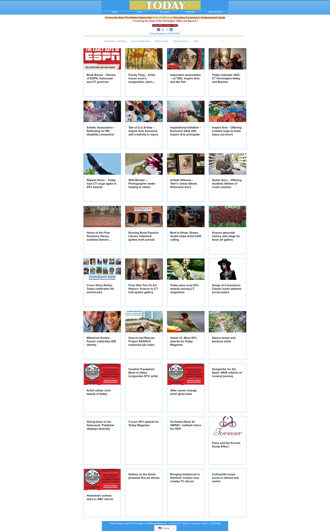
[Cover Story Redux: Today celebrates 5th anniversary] (102, 269)
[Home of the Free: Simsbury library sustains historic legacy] (102, 216)
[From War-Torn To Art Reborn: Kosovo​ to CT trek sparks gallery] (144, 269)
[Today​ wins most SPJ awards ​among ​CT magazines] (185, 269)
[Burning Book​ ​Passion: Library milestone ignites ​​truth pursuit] (144, 216)
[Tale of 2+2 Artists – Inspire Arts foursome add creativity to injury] (144, 111)
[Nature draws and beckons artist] (227, 321)
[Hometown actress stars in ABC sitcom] (102, 479)
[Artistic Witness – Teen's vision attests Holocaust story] (185, 164)
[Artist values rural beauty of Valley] (102, 374)
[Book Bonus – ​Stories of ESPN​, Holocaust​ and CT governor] (102, 58)
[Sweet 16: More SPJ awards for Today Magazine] (185, 321)
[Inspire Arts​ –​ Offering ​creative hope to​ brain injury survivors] (227, 111)
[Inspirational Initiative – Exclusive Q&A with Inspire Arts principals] (185, 111)
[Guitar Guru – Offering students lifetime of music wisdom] (227, 164)
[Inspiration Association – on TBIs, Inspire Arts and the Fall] (185, 58)
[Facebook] (158, 29)
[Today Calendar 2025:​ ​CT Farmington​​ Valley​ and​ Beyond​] (227, 58)
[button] (222, 41)
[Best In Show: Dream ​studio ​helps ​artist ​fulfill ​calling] (185, 216)
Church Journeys (181, 41)
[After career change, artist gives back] (185, 374)
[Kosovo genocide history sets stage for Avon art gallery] (227, 216)
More (196, 41)
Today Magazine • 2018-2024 (165, 33)
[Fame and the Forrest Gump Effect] (227, 427)
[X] (162, 29)
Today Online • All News (115, 41)
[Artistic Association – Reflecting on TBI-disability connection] (102, 111)
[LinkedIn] (171, 29)
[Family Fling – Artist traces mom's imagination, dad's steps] (144, 58)
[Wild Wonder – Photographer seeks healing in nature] (144, 164)
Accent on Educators (141, 41)
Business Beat (161, 41)
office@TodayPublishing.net (156, 523)
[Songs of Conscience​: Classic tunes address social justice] (227, 269)
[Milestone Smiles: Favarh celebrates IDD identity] (102, 321)
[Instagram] (167, 29)
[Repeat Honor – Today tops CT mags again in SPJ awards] (102, 164)
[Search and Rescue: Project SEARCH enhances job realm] (144, 321)
